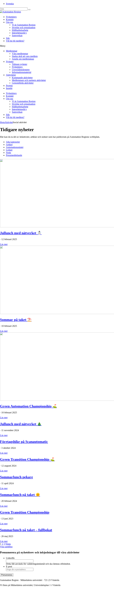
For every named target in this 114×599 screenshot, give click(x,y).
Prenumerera (6, 575)
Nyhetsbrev (11, 17)
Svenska (10, 3)
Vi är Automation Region (23, 25)
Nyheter (10, 61)
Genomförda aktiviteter (23, 83)
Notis (8, 152)
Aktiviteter (11, 75)
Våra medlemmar (20, 53)
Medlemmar (11, 51)
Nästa (8, 544)
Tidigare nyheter (19, 64)
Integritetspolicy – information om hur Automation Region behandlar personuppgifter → (41, 595)
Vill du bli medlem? (15, 41)
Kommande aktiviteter (22, 77)
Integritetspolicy (19, 33)
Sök (8, 38)
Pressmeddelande (14, 155)
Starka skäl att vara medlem (25, 56)
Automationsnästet (14, 147)
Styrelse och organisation (23, 27)
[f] (29, 9)
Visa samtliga (6, 546)
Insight (9, 88)
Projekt (9, 85)
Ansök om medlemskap (23, 59)
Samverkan (17, 35)
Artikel (9, 144)
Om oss (9, 22)
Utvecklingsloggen (21, 69)
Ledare (9, 150)
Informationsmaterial (21, 72)
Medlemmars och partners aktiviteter (29, 80)
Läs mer (4, 244)
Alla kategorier (13, 142)
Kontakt (10, 19)
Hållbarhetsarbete (20, 30)
